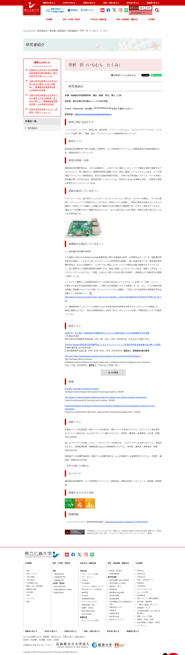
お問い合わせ (79, 637)
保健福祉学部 (59, 580)
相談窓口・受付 (115, 586)
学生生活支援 (86, 614)
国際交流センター (115, 607)
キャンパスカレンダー (90, 602)
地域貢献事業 (114, 599)
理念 (28, 571)
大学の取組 (30, 580)
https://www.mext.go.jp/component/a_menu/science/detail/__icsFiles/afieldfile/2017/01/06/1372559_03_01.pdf (113, 299)
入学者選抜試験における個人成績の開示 (148, 612)
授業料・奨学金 (87, 608)
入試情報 (151, 19)
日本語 (56, 640)
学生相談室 (86, 583)
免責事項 (46, 637)
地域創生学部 (59, 574)
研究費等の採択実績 (116, 592)
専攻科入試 (141, 574)
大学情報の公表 (32, 583)
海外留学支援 (114, 616)
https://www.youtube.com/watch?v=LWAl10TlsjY (126, 522)
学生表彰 (85, 595)
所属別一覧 (30, 121)
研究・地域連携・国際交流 (127, 19)
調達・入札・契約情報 (34, 586)
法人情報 (29, 592)
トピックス (30, 598)
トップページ (29, 31)
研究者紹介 (73, 31)
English (26, 640)
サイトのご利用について (32, 637)
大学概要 (48, 19)
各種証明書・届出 (88, 605)
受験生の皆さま (49, 3)
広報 (28, 595)
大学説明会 (141, 586)
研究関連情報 (114, 574)
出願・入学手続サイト (145, 580)
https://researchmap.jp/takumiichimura (93, 114)
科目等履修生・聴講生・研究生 (148, 622)
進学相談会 (141, 595)
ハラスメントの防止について (92, 586)
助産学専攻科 (59, 593)
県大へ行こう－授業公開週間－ (148, 598)
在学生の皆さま (69, 3)
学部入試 (140, 571)
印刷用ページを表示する (125, 75)
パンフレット (142, 626)
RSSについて (56, 637)
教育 (28, 602)
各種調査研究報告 (88, 599)
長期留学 (112, 610)
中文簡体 (33, 640)
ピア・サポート (87, 577)
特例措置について (143, 608)
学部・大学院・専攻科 (71, 19)
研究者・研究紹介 (58, 31)
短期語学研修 (114, 613)
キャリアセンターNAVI (90, 620)
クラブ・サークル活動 (90, 574)
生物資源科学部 (59, 577)
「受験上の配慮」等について (147, 605)
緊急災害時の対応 (88, 611)
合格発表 (140, 583)
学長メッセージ (32, 574)
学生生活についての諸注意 (91, 589)
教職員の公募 (31, 589)
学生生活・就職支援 (98, 19)
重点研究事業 (114, 595)
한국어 (49, 640)
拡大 (142, 8)
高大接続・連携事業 (144, 602)
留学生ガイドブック (116, 620)
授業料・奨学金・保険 (145, 619)
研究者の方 (43, 31)
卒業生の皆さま (89, 3)
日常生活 (85, 580)
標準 (148, 8)
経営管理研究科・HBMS (63, 590)
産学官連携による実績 (117, 583)
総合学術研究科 (59, 586)
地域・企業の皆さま (111, 3)
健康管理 (85, 592)
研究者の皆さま (133, 3)
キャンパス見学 (143, 592)
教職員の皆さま (153, 3)
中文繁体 (42, 640)
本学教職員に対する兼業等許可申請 (120, 603)
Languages (138, 13)
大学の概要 (30, 577)
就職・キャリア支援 (144, 616)
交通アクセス (68, 637)
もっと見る (113, 372)
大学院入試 (141, 577)
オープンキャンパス (144, 589)
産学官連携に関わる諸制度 (119, 580)
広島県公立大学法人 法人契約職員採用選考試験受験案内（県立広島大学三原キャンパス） (43, 73)
